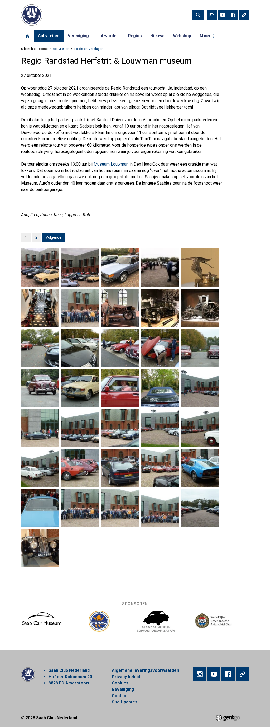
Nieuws (157, 35)
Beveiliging (123, 689)
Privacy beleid (126, 676)
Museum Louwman (111, 164)
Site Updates (124, 702)
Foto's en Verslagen (88, 49)
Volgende (53, 237)
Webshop (182, 35)
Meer (205, 35)
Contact (120, 695)
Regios (135, 35)
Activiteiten (48, 35)
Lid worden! (108, 35)
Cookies (120, 683)
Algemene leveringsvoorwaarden (145, 670)
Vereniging (78, 35)
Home (27, 36)
